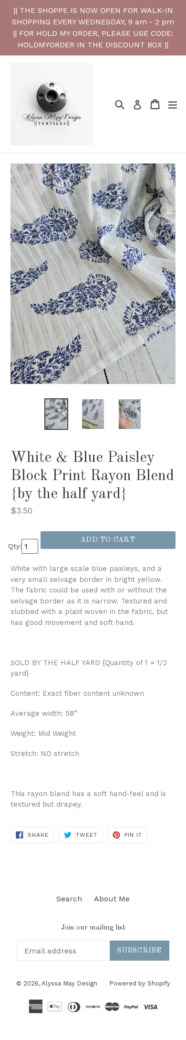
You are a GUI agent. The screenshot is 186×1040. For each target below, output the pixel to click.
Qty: (14, 546)
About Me (112, 898)
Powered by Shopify (139, 983)
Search (69, 898)
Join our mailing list (93, 927)
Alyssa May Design (69, 983)
